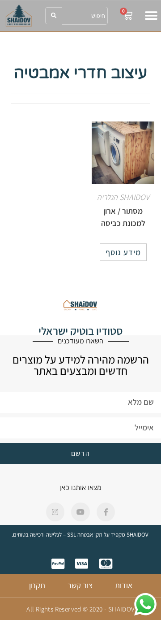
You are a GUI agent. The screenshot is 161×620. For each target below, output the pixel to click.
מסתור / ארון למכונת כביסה (123, 217)
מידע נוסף (123, 252)
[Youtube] (80, 512)
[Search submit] (53, 15)
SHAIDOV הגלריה (123, 197)
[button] (151, 15)
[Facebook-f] (106, 512)
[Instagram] (55, 512)
